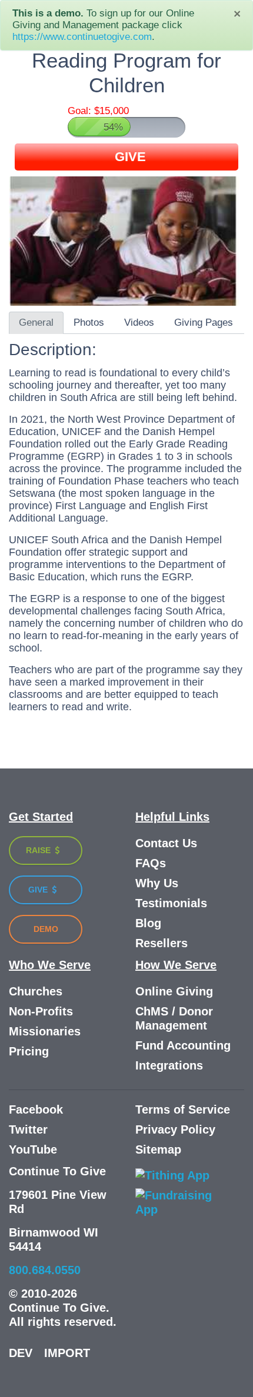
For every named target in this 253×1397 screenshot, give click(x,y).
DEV (20, 1352)
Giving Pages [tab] (203, 322)
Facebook (36, 1109)
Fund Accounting (183, 1045)
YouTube (33, 1149)
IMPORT (67, 1352)
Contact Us (166, 843)
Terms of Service (182, 1109)
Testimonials (171, 903)
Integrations (169, 1065)
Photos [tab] (89, 322)
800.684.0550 (45, 1270)
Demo (46, 929)
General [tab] (36, 322)
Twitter (28, 1129)
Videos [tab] (139, 322)
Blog (148, 923)
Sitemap (158, 1149)
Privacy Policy (175, 1129)
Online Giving (174, 991)
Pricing (29, 1051)
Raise (39, 850)
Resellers (161, 943)
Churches (35, 991)
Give (39, 889)
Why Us (156, 883)
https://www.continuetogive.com (82, 36)
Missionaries (45, 1031)
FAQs (150, 863)
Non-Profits (41, 1011)
